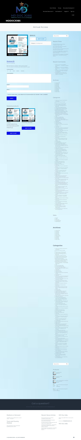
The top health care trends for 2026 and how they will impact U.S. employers (61, 70)
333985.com (57, 67)
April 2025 (57, 90)
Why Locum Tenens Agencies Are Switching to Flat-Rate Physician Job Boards (61, 184)
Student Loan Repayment (59, 164)
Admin (56, 64)
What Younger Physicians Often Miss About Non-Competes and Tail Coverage (61, 180)
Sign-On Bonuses (58, 163)
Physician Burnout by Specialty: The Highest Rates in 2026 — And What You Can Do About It (60, 55)
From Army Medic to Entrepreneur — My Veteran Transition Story (61, 65)
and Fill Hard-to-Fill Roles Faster (60, 103)
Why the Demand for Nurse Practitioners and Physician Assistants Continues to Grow (61, 190)
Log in (56, 218)
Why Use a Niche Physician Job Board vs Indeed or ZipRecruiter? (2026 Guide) (61, 193)
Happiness (57, 121)
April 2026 (57, 86)
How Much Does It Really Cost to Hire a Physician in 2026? (61, 131)
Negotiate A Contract (59, 148)
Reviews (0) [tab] (10, 61)
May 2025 (57, 237)
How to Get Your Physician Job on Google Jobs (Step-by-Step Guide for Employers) (61, 133)
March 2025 (57, 91)
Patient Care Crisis (58, 151)
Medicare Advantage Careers (60, 143)
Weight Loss (57, 174)
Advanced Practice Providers (60, 250)
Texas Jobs (57, 313)
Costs (56, 116)
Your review (10, 73)
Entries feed (57, 219)
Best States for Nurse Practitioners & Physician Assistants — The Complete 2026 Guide (61, 114)
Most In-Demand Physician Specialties (61, 147)
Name (8, 84)
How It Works (53, 8)
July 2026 (57, 83)
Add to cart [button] (28, 128)
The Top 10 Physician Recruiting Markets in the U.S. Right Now (60, 171)
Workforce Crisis (58, 353)
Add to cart (41, 38)
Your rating (10, 69)
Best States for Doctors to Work (60, 112)
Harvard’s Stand (58, 122)
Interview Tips (57, 289)
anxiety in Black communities (60, 104)
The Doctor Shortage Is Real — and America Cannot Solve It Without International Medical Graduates (60, 52)
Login (73, 15)
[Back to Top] (73, 437)
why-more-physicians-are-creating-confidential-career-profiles (61, 204)
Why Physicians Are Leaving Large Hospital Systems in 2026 (61, 187)
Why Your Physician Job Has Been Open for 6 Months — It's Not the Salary (61, 196)
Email (8, 89)
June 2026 (57, 84)
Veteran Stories (57, 173)
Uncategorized (39, 43)
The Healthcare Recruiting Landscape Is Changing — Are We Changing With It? (61, 168)
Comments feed (58, 220)
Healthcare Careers (58, 123)
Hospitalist (57, 126)
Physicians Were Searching (59, 161)
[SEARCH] (67, 36)
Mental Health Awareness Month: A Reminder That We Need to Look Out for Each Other (61, 145)
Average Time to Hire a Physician (61, 109)
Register (56, 217)
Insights (66, 11)
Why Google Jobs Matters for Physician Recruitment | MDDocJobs (59, 47)
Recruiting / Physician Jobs (60, 162)
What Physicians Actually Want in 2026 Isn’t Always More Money (61, 176)
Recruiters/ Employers (68, 8)
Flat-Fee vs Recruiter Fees (59, 266)
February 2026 (57, 88)
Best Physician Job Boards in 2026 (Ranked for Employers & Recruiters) (61, 111)
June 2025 (57, 89)
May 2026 (57, 85)
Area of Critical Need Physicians (60, 107)
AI (55, 102)
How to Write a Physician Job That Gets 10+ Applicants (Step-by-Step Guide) (61, 139)
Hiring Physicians (58, 125)
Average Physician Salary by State (61, 108)
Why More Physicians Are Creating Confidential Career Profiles (59, 44)
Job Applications (58, 141)
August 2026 (57, 82)
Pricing (59, 8)
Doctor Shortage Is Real (59, 117)
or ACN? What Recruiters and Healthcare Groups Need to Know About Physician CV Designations (61, 150)
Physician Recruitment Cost (60, 155)
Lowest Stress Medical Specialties (60, 142)
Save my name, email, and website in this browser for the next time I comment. (28, 94)
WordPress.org (57, 221)
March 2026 (57, 87)
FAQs (38, 406)
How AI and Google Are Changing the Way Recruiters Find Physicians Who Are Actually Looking (61, 128)
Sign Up (72, 11)
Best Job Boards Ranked (59, 258)
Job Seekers (58, 11)
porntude (57, 72)
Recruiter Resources (47, 11)
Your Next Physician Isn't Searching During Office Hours (61, 209)
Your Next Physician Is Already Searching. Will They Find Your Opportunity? (60, 49)
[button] (26, 35)
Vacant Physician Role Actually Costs (61, 321)
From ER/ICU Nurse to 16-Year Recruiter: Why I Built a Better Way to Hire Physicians (61, 119)
